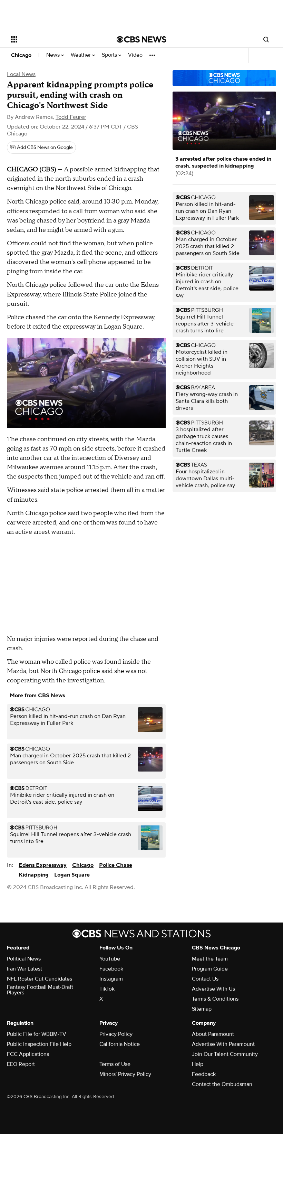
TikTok (107, 989)
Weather (81, 55)
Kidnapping (34, 874)
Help (197, 1064)
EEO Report (21, 1064)
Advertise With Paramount (223, 1044)
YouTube (109, 959)
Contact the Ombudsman (222, 1084)
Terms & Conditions (215, 999)
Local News (21, 74)
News (53, 55)
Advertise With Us (213, 989)
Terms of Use (114, 1064)
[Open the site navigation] (54, 39)
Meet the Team (210, 959)
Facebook (111, 969)
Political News (24, 959)
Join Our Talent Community (225, 1054)
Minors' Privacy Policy (125, 1074)
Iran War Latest (24, 969)
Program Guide (210, 969)
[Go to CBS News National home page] (141, 39)
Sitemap (202, 1009)
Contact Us (205, 979)
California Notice (119, 1044)
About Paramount (213, 1034)
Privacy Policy (116, 1034)
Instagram (111, 979)
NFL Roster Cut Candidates (39, 979)
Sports (110, 55)
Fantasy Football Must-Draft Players (40, 989)
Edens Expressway (43, 865)
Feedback (204, 1074)
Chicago (21, 55)
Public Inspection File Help (39, 1044)
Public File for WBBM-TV (36, 1034)
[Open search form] (266, 39)
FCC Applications (28, 1054)
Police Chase (115, 865)
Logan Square (72, 874)
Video (135, 55)
